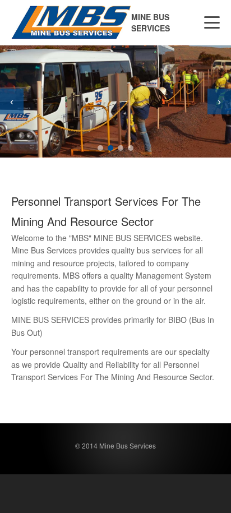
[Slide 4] (130, 148)
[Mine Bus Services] (71, 22)
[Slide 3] (120, 148)
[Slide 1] (100, 148)
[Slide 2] (110, 148)
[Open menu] (212, 22)
